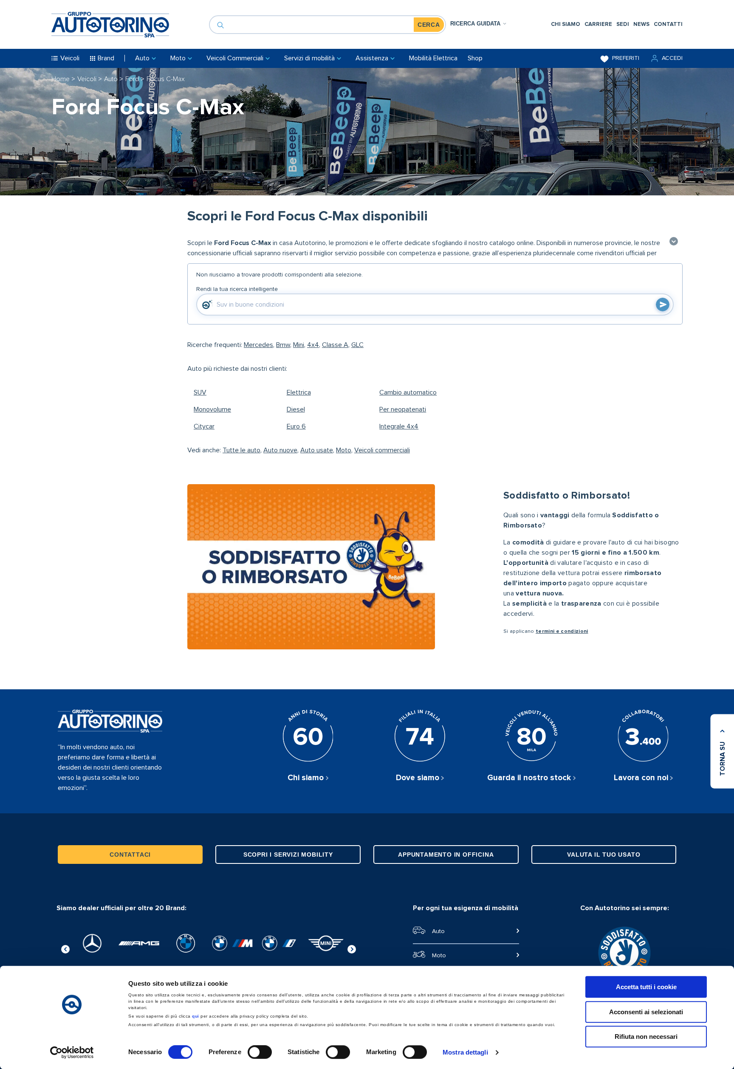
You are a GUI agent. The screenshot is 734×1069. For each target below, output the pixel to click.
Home (61, 79)
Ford (133, 79)
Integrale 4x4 (398, 426)
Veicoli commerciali (382, 450)
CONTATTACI (130, 854)
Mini (298, 344)
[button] (666, 58)
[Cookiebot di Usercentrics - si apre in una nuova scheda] (72, 1052)
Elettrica (299, 392)
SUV (200, 392)
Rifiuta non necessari (646, 1036)
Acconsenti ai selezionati (646, 1011)
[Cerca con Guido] (662, 304)
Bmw (283, 344)
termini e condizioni (562, 631)
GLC (357, 344)
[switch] (260, 1052)
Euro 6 (296, 426)
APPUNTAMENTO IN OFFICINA (446, 854)
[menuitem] (565, 24)
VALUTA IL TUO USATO (603, 854)
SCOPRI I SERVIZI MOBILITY (288, 854)
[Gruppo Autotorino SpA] (110, 24)
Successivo (351, 948)
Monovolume (212, 409)
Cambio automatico (408, 392)
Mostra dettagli (465, 1052)
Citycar (204, 426)
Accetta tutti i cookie (646, 986)
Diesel (296, 409)
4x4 (313, 344)
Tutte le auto (241, 450)
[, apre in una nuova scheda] (92, 943)
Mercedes (258, 344)
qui (195, 1016)
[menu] (617, 24)
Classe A (335, 344)
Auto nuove (280, 450)
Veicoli (87, 79)
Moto (343, 450)
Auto (111, 79)
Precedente (65, 948)
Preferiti (625, 58)
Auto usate (316, 450)
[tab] (478, 23)
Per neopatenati (402, 409)
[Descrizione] (673, 242)
